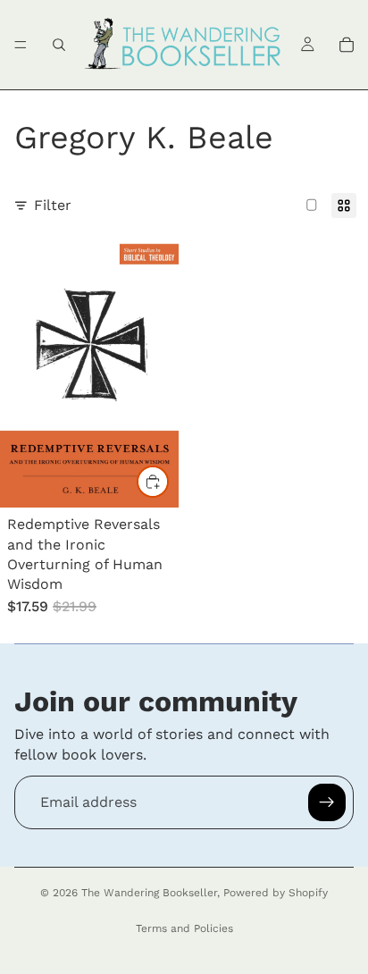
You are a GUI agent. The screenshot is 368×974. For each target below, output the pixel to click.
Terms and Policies (184, 928)
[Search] (59, 44)
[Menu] (20, 44)
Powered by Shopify (275, 892)
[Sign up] (327, 802)
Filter (52, 205)
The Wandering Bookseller (149, 892)
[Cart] (346, 44)
